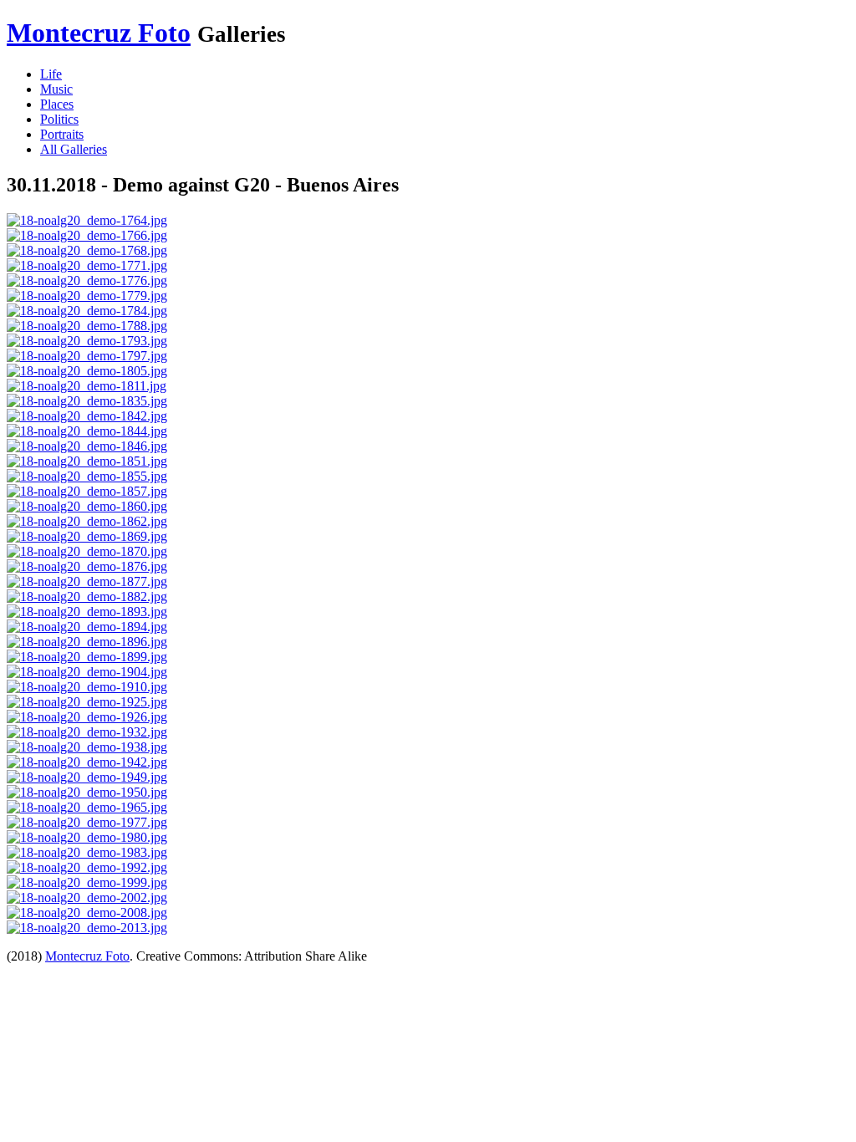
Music (56, 89)
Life (51, 74)
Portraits (62, 134)
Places (57, 104)
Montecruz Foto (99, 33)
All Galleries (73, 149)
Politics (59, 119)
